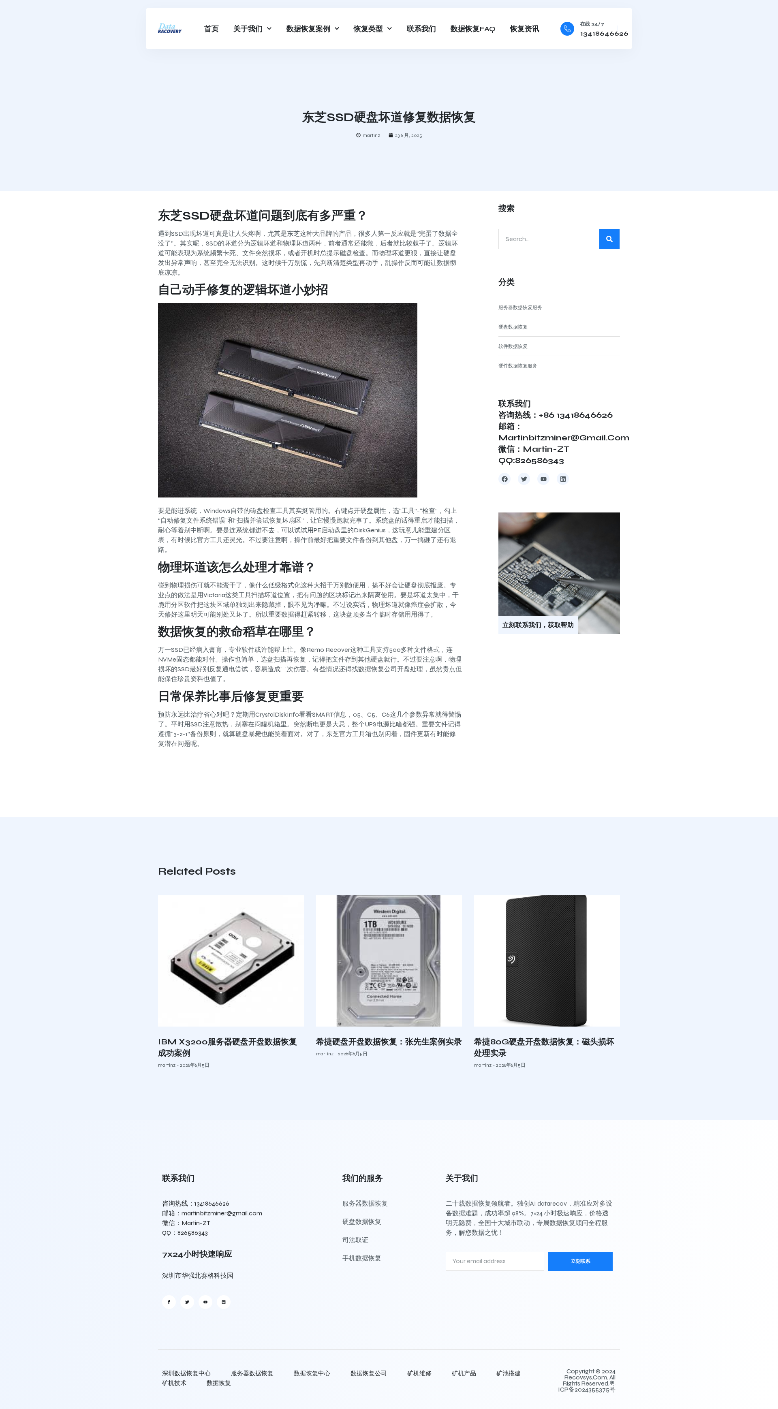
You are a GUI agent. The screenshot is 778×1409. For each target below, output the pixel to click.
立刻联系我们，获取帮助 (538, 625)
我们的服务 (362, 1178)
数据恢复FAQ (473, 28)
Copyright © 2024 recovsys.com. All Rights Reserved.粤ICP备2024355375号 (587, 1380)
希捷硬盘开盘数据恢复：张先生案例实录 (389, 1042)
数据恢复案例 (308, 28)
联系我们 (421, 28)
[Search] (609, 239)
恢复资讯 (524, 28)
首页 (211, 28)
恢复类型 (368, 28)
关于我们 (248, 28)
